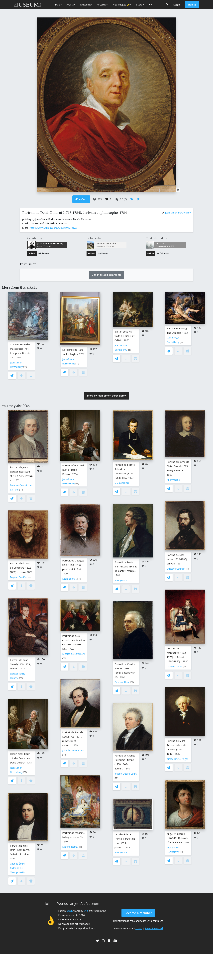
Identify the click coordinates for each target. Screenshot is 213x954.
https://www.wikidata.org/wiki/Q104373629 (53, 227)
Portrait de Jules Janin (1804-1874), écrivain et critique (20, 850)
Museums (85, 4)
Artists (70, 4)
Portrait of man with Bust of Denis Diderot (73, 470)
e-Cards (101, 4)
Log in (177, 4)
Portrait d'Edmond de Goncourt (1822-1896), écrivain (20, 568)
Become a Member (138, 913)
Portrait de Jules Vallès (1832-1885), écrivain (177, 559)
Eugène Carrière (18, 577)
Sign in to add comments (106, 274)
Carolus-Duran (174, 666)
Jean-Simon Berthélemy (178, 212)
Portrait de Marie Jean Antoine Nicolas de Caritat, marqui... (125, 566)
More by (106, 395)
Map (57, 4)
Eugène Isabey (70, 846)
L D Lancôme (121, 482)
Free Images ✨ (121, 4)
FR (25, 367)
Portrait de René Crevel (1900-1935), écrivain (20, 664)
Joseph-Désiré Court (73, 750)
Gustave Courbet (176, 568)
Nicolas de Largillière (73, 653)
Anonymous (120, 580)
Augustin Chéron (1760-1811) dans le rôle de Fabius (177, 838)
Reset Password (154, 928)
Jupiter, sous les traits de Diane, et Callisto (124, 336)
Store (139, 4)
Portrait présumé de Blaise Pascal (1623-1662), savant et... (178, 466)
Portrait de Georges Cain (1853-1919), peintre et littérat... (73, 565)
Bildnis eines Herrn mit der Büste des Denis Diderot (20, 758)
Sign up (192, 4)
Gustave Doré (122, 682)
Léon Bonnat (69, 578)
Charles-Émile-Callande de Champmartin (17, 868)
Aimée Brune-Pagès (177, 758)
